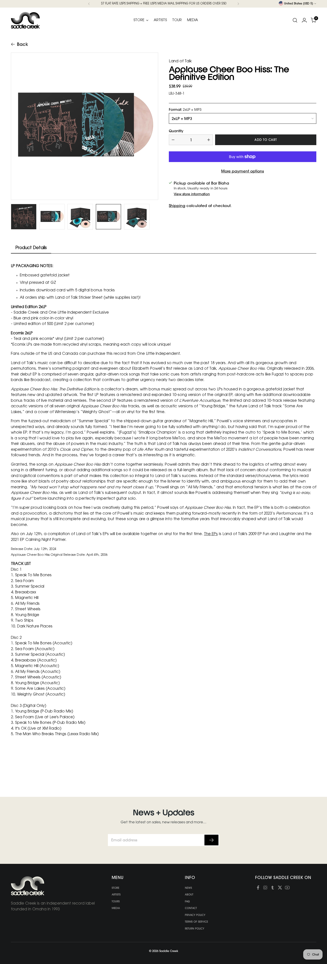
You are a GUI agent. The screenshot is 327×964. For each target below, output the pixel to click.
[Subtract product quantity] (173, 140)
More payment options (242, 171)
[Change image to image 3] (80, 216)
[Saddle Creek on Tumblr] (272, 888)
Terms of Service (196, 921)
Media (116, 908)
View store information (192, 194)
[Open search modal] (295, 20)
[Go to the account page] (304, 20)
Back (22, 44)
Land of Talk (180, 61)
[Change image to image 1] (23, 216)
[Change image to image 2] (52, 216)
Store (115, 887)
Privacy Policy (195, 915)
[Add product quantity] (209, 140)
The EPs (211, 534)
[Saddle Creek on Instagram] (265, 888)
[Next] (238, 4)
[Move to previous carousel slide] (302, 768)
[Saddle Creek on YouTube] (287, 888)
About (189, 894)
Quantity (176, 131)
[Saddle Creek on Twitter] (280, 888)
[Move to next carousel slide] (312, 768)
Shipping (177, 205)
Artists (116, 894)
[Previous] (89, 4)
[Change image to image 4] (108, 216)
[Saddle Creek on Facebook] (258, 888)
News (188, 887)
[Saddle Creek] (25, 20)
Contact (191, 908)
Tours (116, 901)
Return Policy (194, 928)
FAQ (187, 901)
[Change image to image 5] (136, 216)
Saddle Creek (168, 951)
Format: (185, 109)
